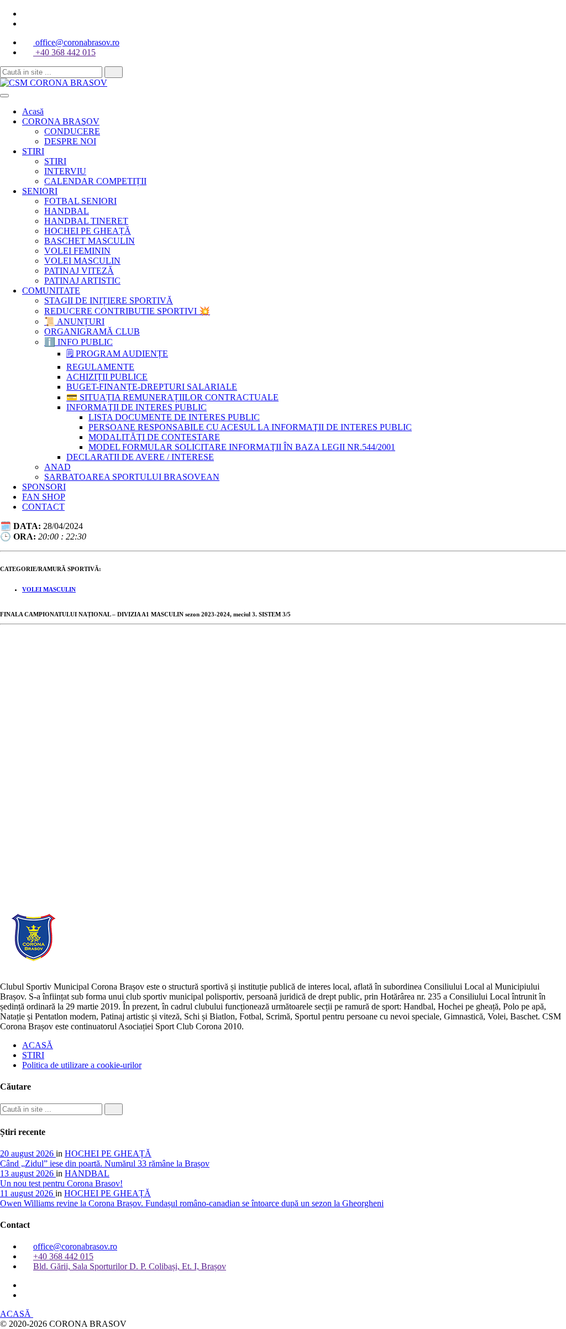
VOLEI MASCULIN (49, 589)
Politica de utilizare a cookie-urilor (82, 1065)
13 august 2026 (28, 1173)
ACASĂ (37, 1045)
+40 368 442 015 (64, 52)
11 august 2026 (27, 1193)
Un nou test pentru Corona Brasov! (61, 1183)
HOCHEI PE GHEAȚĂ (108, 1153)
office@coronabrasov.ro (76, 42)
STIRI (33, 1055)
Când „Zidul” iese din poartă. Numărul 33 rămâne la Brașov (104, 1163)
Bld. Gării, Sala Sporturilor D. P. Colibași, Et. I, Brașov (129, 1266)
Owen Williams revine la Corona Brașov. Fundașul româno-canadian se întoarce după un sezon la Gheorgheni (192, 1203)
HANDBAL (87, 1173)
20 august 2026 (28, 1153)
